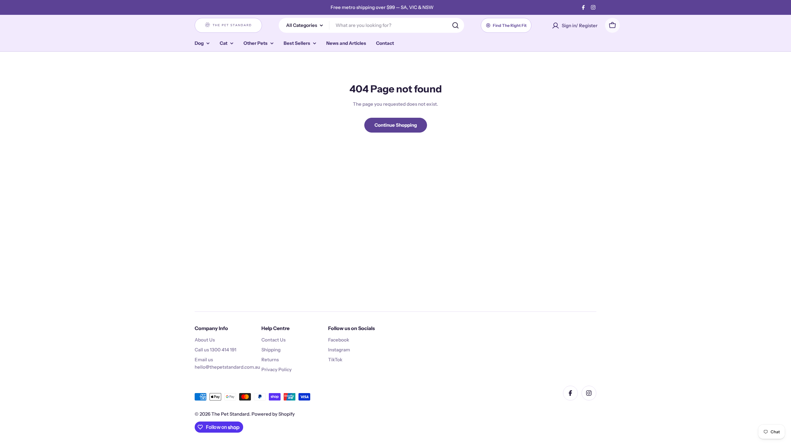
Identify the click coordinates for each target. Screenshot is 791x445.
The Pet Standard (230, 414)
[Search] (455, 25)
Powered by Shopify (273, 414)
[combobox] (371, 25)
